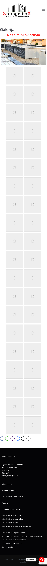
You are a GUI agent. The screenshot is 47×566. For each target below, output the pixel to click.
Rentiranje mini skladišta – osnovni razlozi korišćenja (22, 536)
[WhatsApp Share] (7, 438)
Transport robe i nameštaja (12, 544)
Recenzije (5, 503)
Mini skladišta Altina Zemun (12, 497)
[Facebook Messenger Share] (18, 438)
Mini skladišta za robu (10, 523)
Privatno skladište (9, 490)
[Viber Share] (12, 438)
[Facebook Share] (2, 438)
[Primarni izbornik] (43, 10)
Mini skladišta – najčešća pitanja (14, 533)
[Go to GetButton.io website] (41, 563)
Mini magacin (7, 484)
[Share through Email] (28, 438)
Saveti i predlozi (8, 547)
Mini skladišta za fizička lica (12, 515)
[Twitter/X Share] (23, 438)
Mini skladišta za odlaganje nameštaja (16, 526)
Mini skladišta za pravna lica (12, 519)
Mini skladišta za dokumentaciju (14, 540)
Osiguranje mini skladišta (11, 509)
